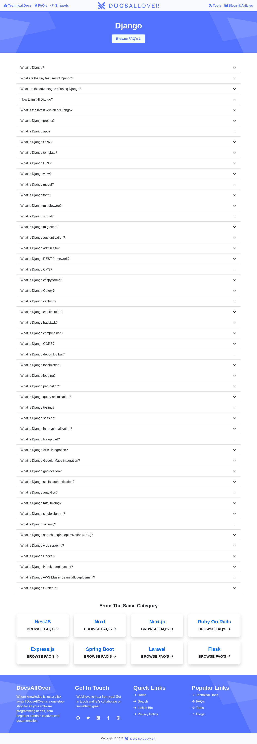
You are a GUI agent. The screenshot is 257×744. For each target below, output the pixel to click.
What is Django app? (35, 131)
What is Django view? (36, 174)
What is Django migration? (39, 227)
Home (142, 695)
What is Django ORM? (36, 142)
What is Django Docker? (37, 556)
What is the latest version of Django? (46, 110)
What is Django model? (37, 184)
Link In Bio (145, 708)
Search (143, 701)
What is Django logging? (38, 375)
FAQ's (200, 701)
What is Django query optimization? (45, 397)
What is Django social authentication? (47, 482)
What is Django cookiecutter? (41, 312)
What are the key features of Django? (46, 78)
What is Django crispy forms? (41, 280)
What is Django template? (38, 152)
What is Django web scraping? (42, 545)
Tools (200, 708)
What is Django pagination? (40, 386)
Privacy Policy (148, 714)
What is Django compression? (41, 333)
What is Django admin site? (40, 248)
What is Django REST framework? (44, 258)
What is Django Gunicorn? (39, 588)
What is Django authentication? (42, 237)
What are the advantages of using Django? (50, 89)
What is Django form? (35, 195)
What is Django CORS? (37, 343)
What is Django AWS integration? (44, 450)
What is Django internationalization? (46, 428)
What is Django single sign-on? (42, 513)
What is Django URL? (36, 163)
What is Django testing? (37, 407)
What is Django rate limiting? (40, 503)
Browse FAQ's (127, 38)
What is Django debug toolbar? (42, 354)
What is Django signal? (37, 216)
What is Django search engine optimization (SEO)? (56, 535)
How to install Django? (36, 99)
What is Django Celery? (37, 290)
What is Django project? (37, 120)
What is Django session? (38, 418)
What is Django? (32, 67)
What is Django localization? (40, 365)
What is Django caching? (38, 301)
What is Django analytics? (39, 492)
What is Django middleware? (41, 205)
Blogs (200, 714)
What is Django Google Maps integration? (50, 460)
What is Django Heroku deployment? (46, 566)
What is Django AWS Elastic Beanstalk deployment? (57, 577)
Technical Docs (207, 695)
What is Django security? (38, 524)
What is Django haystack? (39, 322)
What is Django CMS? (36, 269)
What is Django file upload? (40, 439)
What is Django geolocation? (41, 471)
